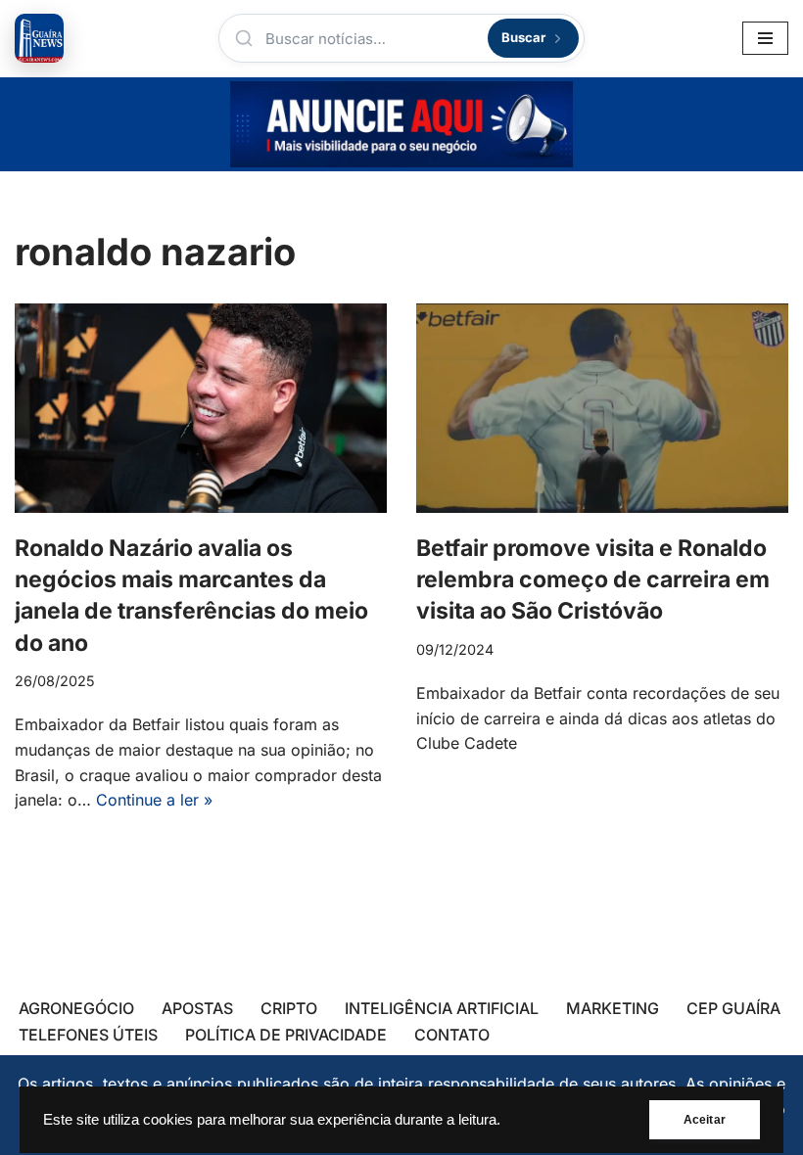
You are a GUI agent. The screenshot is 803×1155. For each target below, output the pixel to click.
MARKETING (612, 1008)
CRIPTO (288, 1008)
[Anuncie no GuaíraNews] (401, 124)
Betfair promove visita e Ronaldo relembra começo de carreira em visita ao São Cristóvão (593, 579)
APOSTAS (197, 1008)
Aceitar (705, 1120)
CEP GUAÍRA (733, 1008)
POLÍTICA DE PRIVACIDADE (286, 1034)
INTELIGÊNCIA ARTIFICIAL (442, 1008)
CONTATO (452, 1034)
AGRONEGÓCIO (76, 1008)
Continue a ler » (154, 799)
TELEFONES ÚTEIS (88, 1034)
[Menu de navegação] (765, 38)
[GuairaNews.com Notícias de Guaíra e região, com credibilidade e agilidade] (39, 38)
